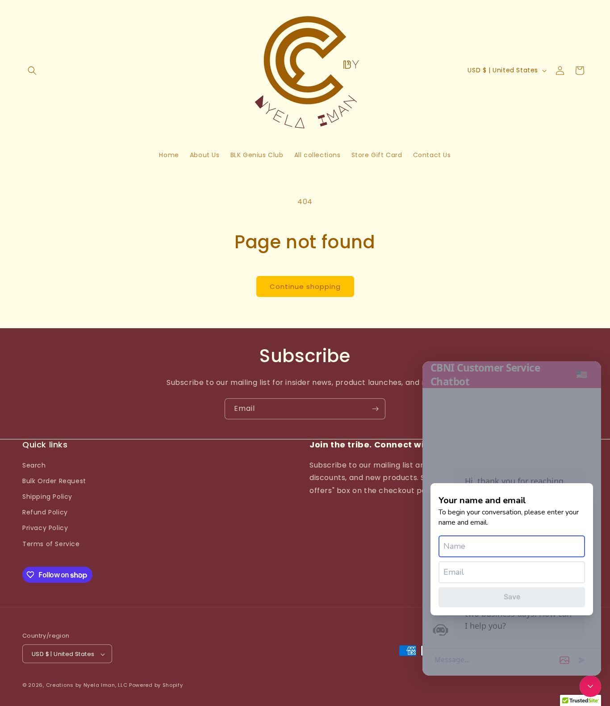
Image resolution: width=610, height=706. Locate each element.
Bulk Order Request (54, 480)
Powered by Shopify (156, 685)
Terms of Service (51, 543)
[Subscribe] (375, 408)
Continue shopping (305, 286)
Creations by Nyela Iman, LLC (87, 685)
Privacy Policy (45, 527)
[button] (32, 70)
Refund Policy (45, 512)
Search (34, 464)
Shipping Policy (47, 496)
